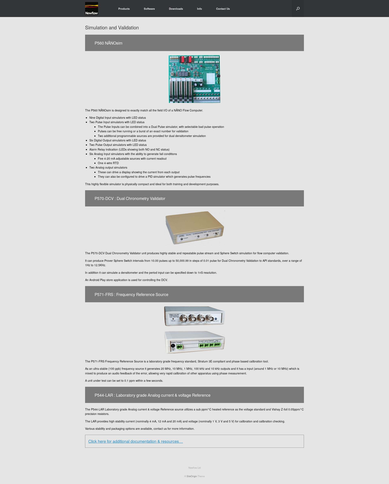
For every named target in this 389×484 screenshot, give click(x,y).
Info (199, 9)
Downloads (176, 9)
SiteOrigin (192, 476)
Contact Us (223, 9)
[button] (298, 8)
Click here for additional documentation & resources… (135, 441)
